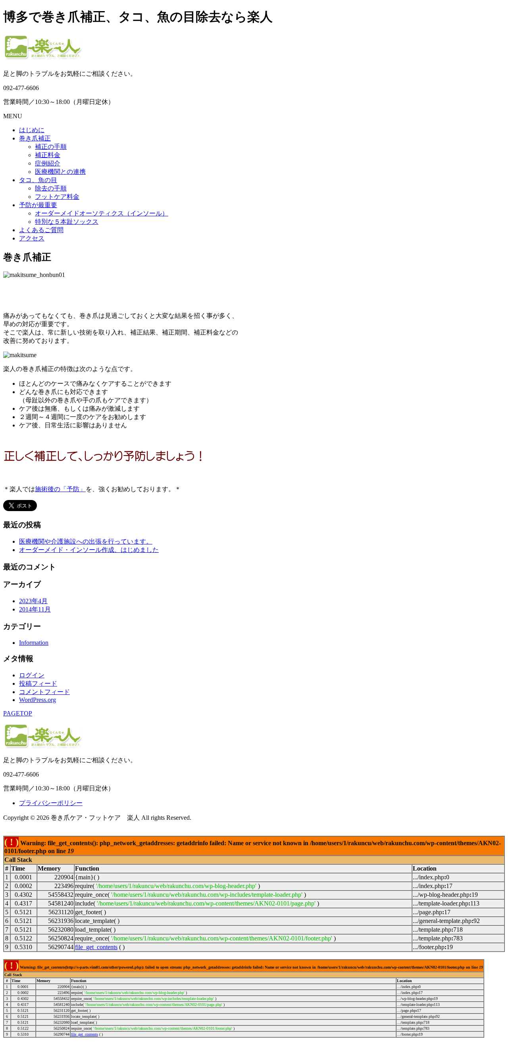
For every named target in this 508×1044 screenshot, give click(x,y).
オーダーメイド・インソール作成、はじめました (89, 549)
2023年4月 (33, 601)
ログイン (31, 675)
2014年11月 (35, 609)
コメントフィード (44, 691)
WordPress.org (37, 699)
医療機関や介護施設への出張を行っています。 (85, 541)
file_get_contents (96, 947)
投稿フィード (38, 683)
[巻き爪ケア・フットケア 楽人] (43, 56)
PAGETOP (17, 713)
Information (33, 642)
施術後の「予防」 (60, 489)
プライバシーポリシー (51, 803)
